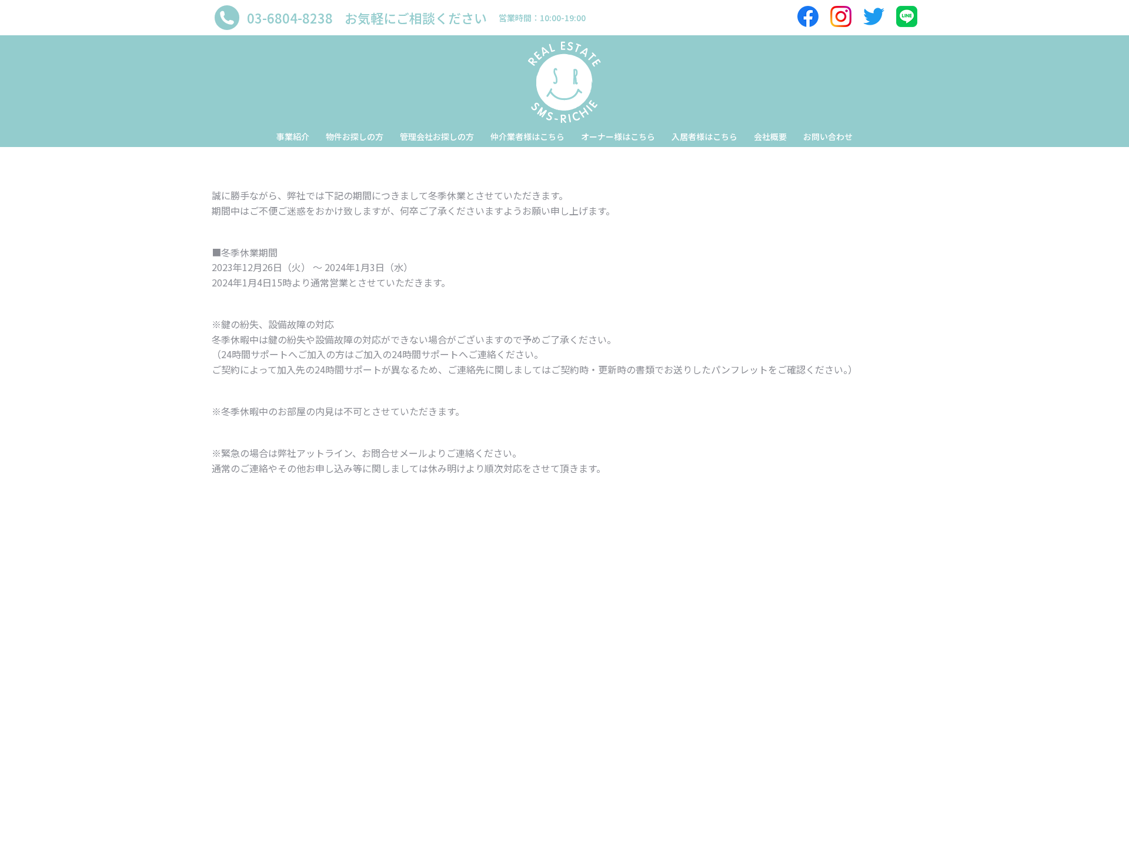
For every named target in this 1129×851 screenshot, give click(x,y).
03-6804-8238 (290, 17)
